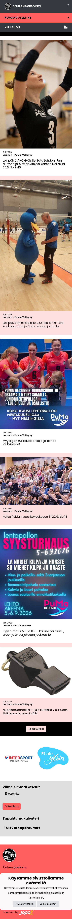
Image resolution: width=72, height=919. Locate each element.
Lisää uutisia (36, 729)
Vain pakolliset (48, 903)
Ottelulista (11, 806)
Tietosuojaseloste (14, 867)
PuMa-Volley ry (37, 17)
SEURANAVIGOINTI (41, 5)
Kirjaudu (12, 27)
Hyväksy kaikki (24, 903)
